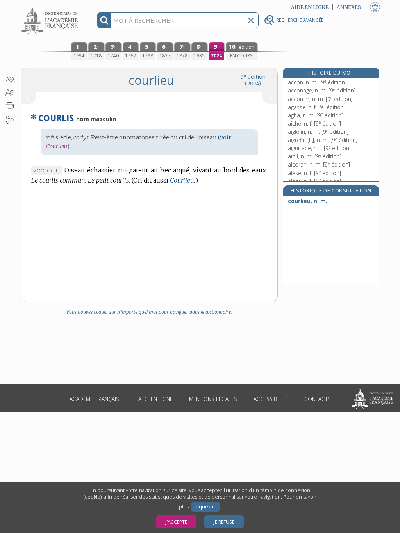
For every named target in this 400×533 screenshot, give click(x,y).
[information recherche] (104, 20)
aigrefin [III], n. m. (322, 140)
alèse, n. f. (314, 173)
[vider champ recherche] (251, 20)
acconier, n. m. (320, 99)
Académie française (96, 399)
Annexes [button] (349, 7)
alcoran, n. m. (319, 164)
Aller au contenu (50, 7)
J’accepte (176, 522)
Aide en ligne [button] (310, 7)
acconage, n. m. (321, 90)
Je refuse (224, 522)
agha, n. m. (315, 115)
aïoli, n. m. (314, 156)
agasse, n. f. (316, 107)
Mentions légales (213, 399)
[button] (9, 79)
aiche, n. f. (314, 123)
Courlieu (56, 146)
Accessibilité (271, 399)
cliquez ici (205, 506)
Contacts (317, 399)
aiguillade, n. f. (319, 148)
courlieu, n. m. (307, 200)
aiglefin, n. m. (318, 131)
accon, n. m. (317, 82)
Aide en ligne (155, 399)
